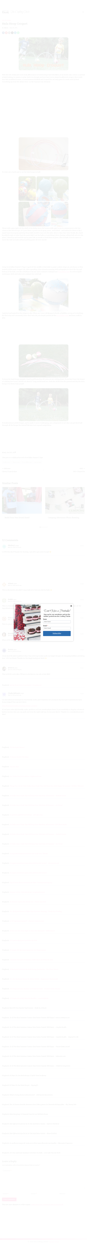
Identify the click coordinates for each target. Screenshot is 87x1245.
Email (45, 626)
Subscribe (57, 633)
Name (45, 619)
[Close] (71, 606)
